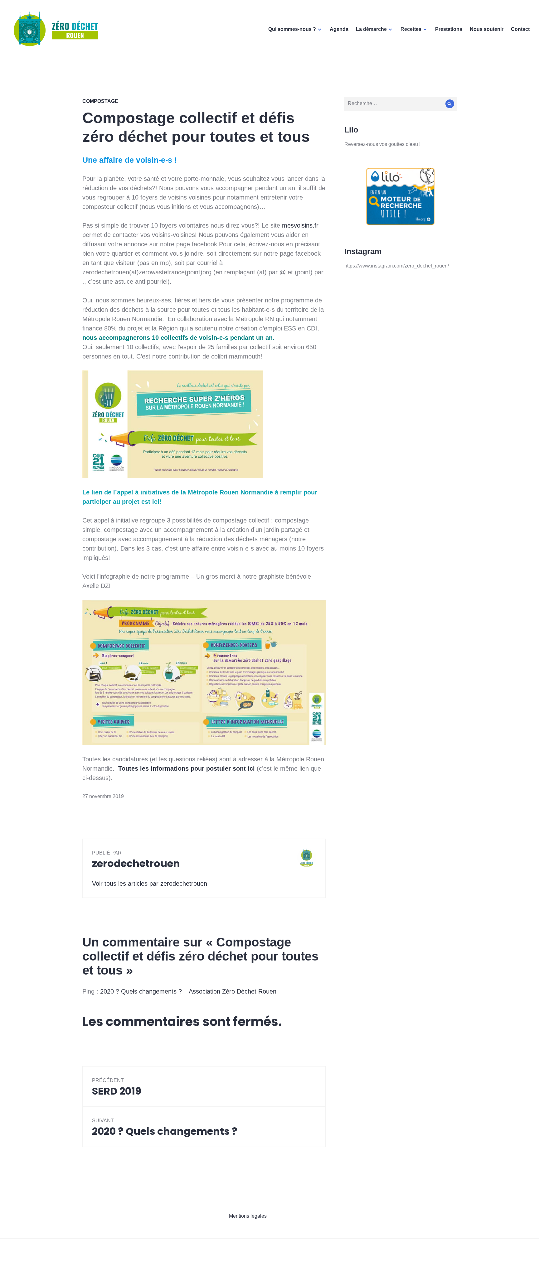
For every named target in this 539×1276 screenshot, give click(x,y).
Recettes (411, 29)
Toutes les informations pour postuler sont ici (187, 768)
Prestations (448, 29)
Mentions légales (248, 1216)
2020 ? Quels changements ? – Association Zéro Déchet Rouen (188, 991)
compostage (100, 101)
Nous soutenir (486, 29)
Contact (520, 29)
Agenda (339, 29)
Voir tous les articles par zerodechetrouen (149, 883)
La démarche (371, 29)
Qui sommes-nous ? (292, 29)
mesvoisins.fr (300, 225)
